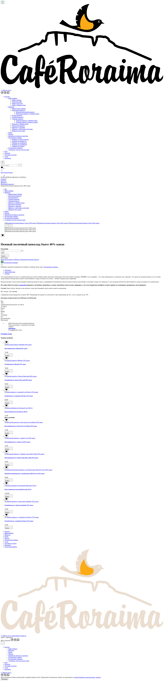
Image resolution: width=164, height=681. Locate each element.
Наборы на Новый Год (19, 141)
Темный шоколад (17, 119)
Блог (6, 151)
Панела (10, 134)
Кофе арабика (12, 98)
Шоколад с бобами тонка (20, 124)
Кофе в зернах (16, 100)
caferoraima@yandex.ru (19, 636)
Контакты (8, 158)
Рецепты (7, 153)
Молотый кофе (17, 102)
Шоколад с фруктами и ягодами (22, 129)
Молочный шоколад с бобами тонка (27, 114)
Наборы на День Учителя (20, 139)
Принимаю (4, 679)
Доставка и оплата (11, 155)
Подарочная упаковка (15, 148)
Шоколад (11, 107)
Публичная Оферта (11, 547)
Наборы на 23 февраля (19, 144)
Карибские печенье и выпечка (18, 136)
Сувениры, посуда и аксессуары (18, 149)
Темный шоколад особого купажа (27, 122)
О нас (6, 156)
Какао (10, 132)
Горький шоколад (17, 117)
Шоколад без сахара (18, 131)
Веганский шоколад (18, 126)
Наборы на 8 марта (18, 146)
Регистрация (8, 172)
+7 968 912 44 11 (6, 90)
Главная (3, 179)
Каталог (7, 96)
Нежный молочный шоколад (25, 112)
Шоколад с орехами (18, 127)
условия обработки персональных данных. (87, 677)
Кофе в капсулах (17, 103)
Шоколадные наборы (19, 108)
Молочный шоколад (18, 110)
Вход (2, 172)
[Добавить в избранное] (6, 342)
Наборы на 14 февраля (19, 143)
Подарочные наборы (15, 138)
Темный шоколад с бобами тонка (26, 120)
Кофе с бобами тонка (19, 105)
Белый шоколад (17, 115)
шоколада (22, 285)
